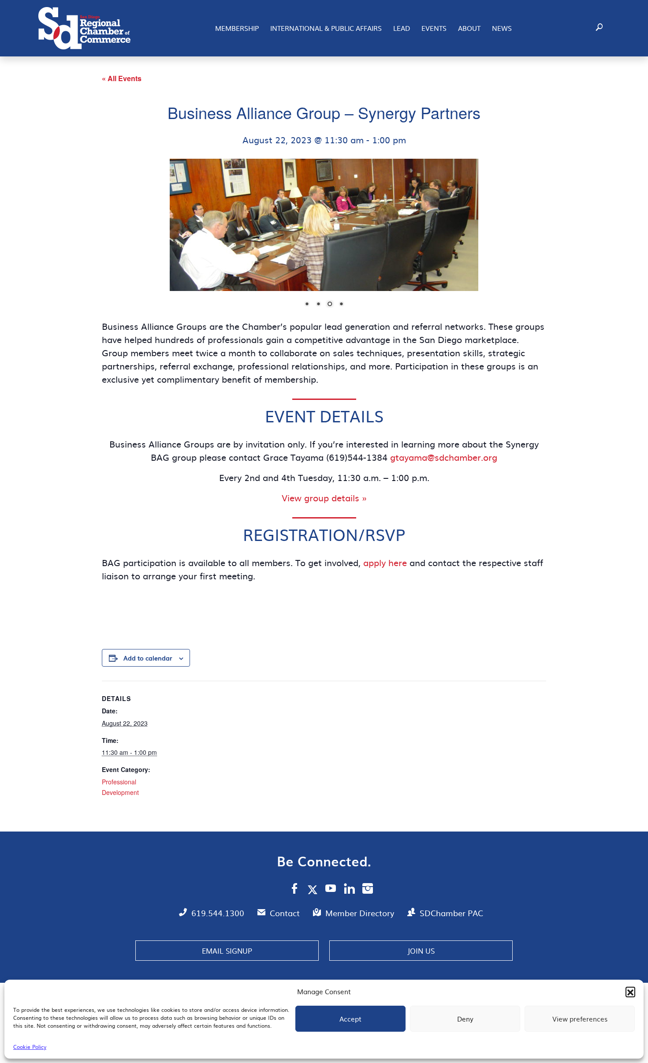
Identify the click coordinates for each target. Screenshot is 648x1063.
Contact (286, 913)
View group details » (324, 497)
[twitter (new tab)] (314, 889)
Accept (350, 1019)
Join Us (421, 950)
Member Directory (360, 913)
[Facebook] (294, 889)
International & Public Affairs (326, 28)
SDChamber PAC (451, 913)
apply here (385, 562)
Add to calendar (147, 657)
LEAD (401, 28)
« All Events (122, 78)
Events (434, 28)
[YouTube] (330, 889)
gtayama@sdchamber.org (443, 456)
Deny (465, 1019)
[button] (630, 991)
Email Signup (227, 950)
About (469, 28)
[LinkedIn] (349, 889)
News (502, 28)
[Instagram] (367, 889)
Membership (237, 28)
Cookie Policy (29, 1047)
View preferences (579, 1019)
